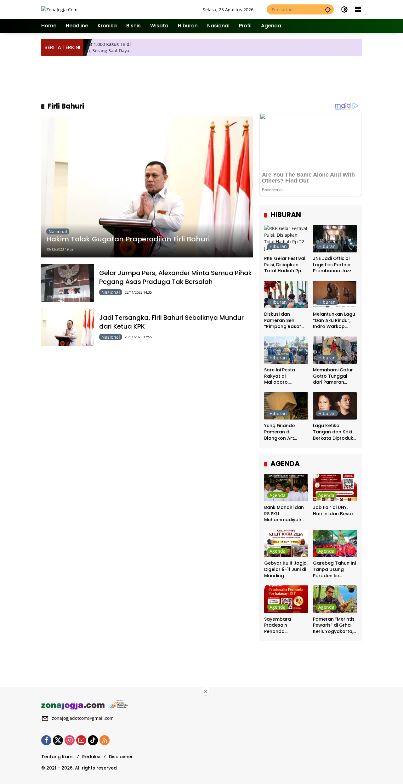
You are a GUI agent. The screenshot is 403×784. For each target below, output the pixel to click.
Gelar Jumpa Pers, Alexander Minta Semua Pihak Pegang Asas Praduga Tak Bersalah (175, 277)
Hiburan (278, 246)
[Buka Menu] (358, 9)
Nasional (57, 231)
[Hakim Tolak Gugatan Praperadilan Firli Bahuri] (147, 186)
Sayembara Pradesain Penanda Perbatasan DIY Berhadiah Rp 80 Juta (283, 625)
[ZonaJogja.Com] (59, 9)
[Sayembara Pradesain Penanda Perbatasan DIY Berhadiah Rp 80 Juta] (286, 599)
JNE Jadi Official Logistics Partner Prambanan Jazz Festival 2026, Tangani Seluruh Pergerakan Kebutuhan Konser (334, 265)
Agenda (278, 495)
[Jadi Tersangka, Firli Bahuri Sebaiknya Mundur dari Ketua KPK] (67, 327)
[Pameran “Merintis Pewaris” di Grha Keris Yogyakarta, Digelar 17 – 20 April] (335, 599)
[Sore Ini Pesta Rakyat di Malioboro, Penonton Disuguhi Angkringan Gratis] (286, 350)
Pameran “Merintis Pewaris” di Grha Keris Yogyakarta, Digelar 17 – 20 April (334, 625)
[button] (327, 9)
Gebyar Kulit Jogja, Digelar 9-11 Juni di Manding (286, 569)
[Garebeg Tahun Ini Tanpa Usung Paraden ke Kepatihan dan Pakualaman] (335, 543)
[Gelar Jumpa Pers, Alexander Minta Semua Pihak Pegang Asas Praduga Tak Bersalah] (67, 283)
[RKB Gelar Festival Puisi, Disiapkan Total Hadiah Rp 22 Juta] (286, 238)
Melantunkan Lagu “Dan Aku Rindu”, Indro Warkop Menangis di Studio (334, 320)
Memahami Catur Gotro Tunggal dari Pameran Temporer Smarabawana (333, 376)
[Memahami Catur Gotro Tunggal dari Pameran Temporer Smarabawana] (335, 350)
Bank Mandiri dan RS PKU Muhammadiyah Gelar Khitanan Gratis (284, 514)
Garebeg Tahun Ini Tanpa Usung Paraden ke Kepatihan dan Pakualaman (334, 569)
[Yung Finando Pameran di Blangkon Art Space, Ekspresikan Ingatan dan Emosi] (286, 406)
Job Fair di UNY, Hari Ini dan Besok (333, 511)
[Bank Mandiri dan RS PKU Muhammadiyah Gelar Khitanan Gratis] (286, 487)
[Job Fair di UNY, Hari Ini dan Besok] (335, 487)
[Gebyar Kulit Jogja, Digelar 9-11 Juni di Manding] (286, 543)
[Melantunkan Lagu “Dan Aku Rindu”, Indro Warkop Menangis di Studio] (335, 294)
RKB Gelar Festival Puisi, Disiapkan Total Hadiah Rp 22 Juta (284, 265)
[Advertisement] (201, 78)
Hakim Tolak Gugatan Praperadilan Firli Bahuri (128, 239)
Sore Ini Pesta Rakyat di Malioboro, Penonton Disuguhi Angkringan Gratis (285, 376)
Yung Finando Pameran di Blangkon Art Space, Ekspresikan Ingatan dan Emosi (286, 432)
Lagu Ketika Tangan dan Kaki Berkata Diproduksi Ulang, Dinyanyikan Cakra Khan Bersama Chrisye (335, 432)
